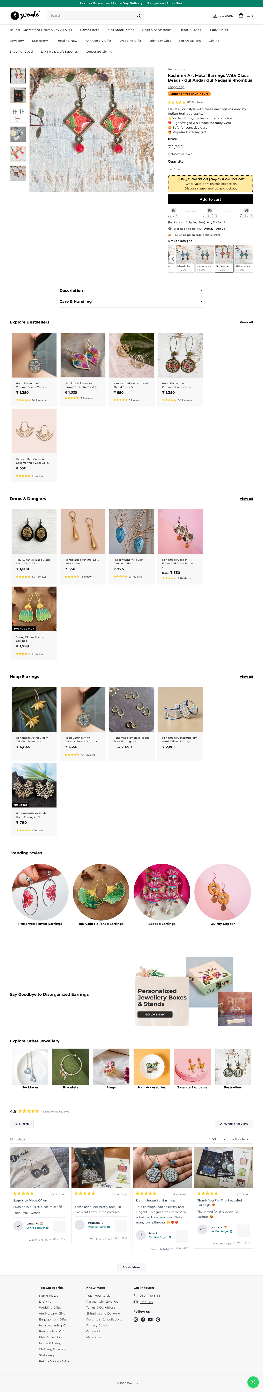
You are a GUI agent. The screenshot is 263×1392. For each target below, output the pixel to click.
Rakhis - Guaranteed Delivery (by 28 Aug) (41, 30)
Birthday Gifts (160, 41)
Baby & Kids (219, 30)
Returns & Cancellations (104, 1319)
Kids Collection (50, 1337)
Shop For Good (21, 51)
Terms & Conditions (101, 1307)
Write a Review (238, 1125)
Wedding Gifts (131, 41)
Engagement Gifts (53, 1319)
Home (172, 69)
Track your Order (99, 1295)
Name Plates (89, 30)
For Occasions (190, 41)
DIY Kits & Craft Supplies (59, 51)
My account (95, 1337)
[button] (186, 102)
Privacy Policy (97, 1325)
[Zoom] (92, 130)
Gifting (214, 41)
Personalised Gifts (52, 1331)
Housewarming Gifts (54, 1325)
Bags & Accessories (156, 30)
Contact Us (94, 1331)
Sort (213, 1139)
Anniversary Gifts (99, 41)
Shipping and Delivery (103, 1313)
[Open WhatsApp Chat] (253, 1382)
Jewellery (17, 41)
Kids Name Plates (120, 30)
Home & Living (191, 30)
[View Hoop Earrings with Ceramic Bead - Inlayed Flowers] (59, 1227)
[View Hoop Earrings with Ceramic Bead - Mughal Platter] (243, 1230)
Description (71, 290)
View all (246, 322)
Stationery (40, 41)
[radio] (185, 259)
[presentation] (172, 259)
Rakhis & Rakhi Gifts (54, 1361)
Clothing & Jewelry (53, 1349)
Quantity (176, 161)
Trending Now (66, 41)
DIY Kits (45, 1301)
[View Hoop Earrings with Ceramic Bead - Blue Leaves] (121, 1226)
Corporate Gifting (99, 51)
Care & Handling (76, 301)
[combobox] (95, 16)
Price (172, 139)
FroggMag (176, 87)
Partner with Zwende (102, 1301)
